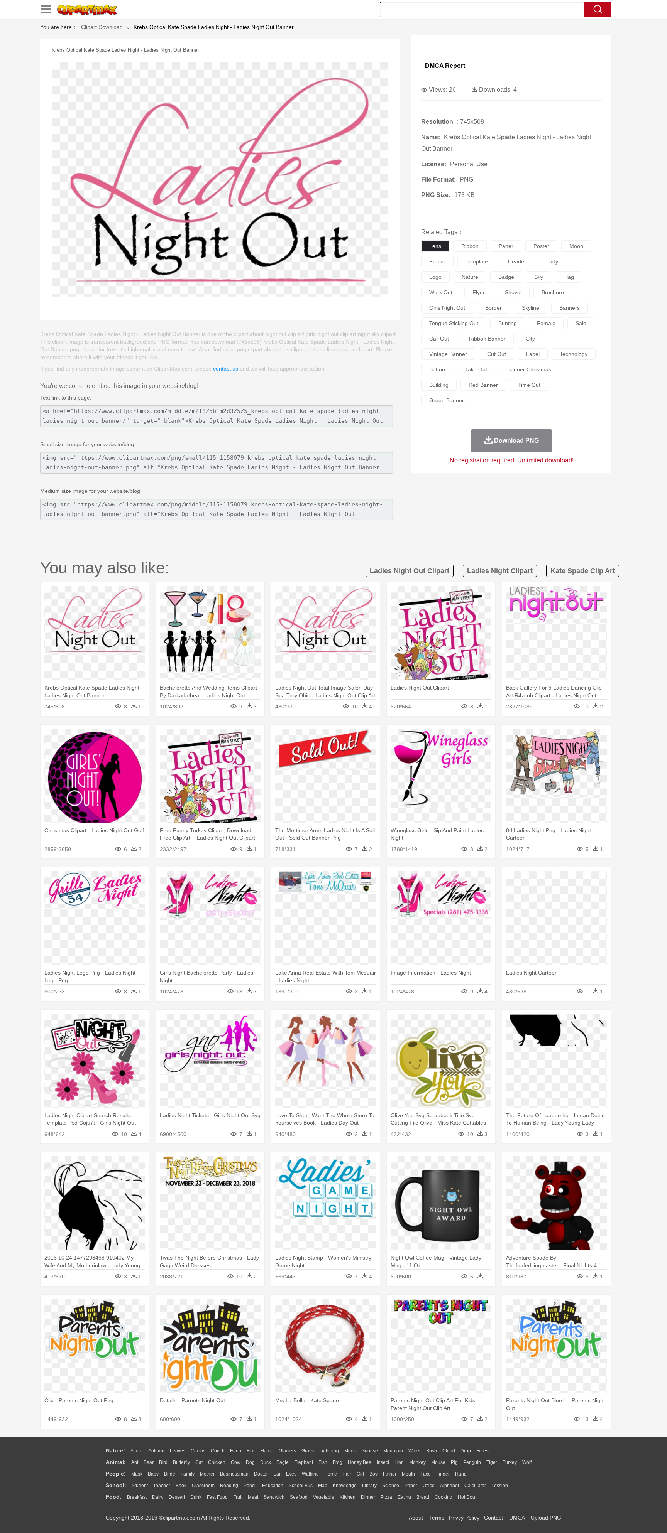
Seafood (299, 1497)
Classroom (203, 1485)
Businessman (234, 1474)
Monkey (417, 1462)
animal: (116, 1462)
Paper (411, 1485)
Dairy (157, 1497)
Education (272, 1485)
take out (476, 369)
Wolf (527, 1462)
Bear (149, 1462)
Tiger (491, 1462)
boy (373, 1474)
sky (538, 277)
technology (573, 354)
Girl (360, 1474)
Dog (250, 1462)
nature (470, 277)
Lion (399, 1462)
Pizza (386, 1497)
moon (576, 246)
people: (116, 1474)
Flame (266, 1451)
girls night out (447, 308)
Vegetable (323, 1497)
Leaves (177, 1451)
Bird (163, 1462)
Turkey (510, 1462)
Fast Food (217, 1497)
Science (390, 1485)
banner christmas (529, 369)
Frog (337, 1462)
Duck (265, 1462)
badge (506, 277)
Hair (346, 1474)
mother (207, 1474)
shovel (513, 292)
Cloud (448, 1451)
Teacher (161, 1485)
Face (425, 1474)
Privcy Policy (464, 1517)
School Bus (301, 1485)
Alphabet (449, 1485)
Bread (422, 1497)
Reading (229, 1485)
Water (414, 1451)
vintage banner (448, 354)
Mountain (393, 1451)
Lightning (329, 1451)
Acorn (136, 1451)
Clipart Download (102, 27)
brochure (553, 292)
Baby (153, 1474)
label (533, 354)
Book (181, 1485)
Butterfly (181, 1462)
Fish (322, 1462)
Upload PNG (546, 1517)
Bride (169, 1474)
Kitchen (348, 1497)
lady (552, 261)
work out (440, 292)
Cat (199, 1462)
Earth (235, 1451)
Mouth (408, 1474)
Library (369, 1485)
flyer (478, 292)
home (330, 1474)
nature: (115, 1450)
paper (506, 246)
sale (581, 323)
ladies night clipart (500, 571)
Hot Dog (466, 1497)
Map (322, 1485)
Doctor (261, 1474)
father (389, 1474)
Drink (195, 1497)
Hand (461, 1474)
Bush (431, 1451)
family (188, 1474)
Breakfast (137, 1497)
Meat (253, 1497)
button (437, 369)
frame (437, 261)
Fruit (237, 1497)
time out (529, 385)
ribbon (470, 246)
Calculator (475, 1485)
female (546, 323)
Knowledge (345, 1485)
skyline (530, 308)
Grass (307, 1451)
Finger (443, 1474)
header (517, 261)
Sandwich (274, 1497)
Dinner (368, 1497)
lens (435, 246)
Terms (436, 1517)
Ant (134, 1462)
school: (116, 1485)
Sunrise (370, 1451)
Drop (465, 1451)
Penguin (472, 1462)
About (416, 1517)
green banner (446, 400)
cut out (496, 354)
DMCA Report (445, 65)
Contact (493, 1517)
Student (140, 1485)
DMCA (517, 1517)
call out (439, 339)
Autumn (156, 1451)
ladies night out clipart (409, 571)
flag (568, 277)
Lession (499, 1485)
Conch (218, 1451)
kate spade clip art (582, 571)
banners (569, 308)
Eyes (291, 1474)
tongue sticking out (453, 323)
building (439, 385)
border (493, 308)
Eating (404, 1497)
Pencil (250, 1485)
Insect (383, 1462)
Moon (350, 1451)
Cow (235, 1462)
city (530, 339)
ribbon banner (487, 339)
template (477, 261)
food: (114, 1497)
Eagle (282, 1462)
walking (310, 1474)
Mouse (438, 1462)
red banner (483, 385)
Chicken (216, 1462)
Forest (482, 1451)
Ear (277, 1474)
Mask (136, 1474)
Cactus (198, 1451)
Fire (251, 1451)
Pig (454, 1462)
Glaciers (287, 1451)
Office (429, 1485)
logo (435, 277)
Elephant (303, 1462)
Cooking (443, 1497)
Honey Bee (359, 1462)
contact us (225, 369)
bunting (507, 323)
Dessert (177, 1497)
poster (541, 246)
